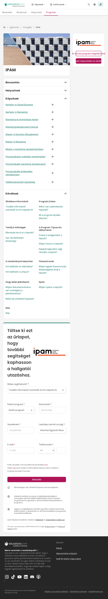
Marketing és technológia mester (22, 119)
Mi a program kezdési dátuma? (49, 217)
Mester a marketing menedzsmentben (24, 149)
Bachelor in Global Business (19, 104)
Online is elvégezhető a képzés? (50, 237)
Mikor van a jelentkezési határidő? (51, 208)
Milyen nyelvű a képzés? (51, 287)
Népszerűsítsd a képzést (66, 553)
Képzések (39, 4)
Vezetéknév (14, 424)
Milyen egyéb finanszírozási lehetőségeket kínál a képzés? (52, 269)
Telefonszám (46, 444)
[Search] (88, 4)
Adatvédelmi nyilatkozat (55, 520)
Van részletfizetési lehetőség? (15, 239)
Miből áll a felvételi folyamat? (20, 298)
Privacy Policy (50, 526)
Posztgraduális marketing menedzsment (26, 164)
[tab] (7, 12)
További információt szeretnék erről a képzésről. (19, 208)
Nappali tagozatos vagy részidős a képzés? (50, 250)
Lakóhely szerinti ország (52, 424)
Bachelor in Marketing (17, 112)
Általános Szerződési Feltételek (56, 591)
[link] (38, 27)
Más (8, 313)
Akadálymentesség (96, 591)
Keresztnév (45, 404)
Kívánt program (16, 404)
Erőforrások (58, 4)
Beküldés (36, 479)
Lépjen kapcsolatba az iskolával (88, 60)
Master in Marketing (16, 141)
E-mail (11, 444)
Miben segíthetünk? (18, 384)
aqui (46, 464)
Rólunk (59, 548)
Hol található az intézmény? (19, 266)
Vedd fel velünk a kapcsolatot (68, 559)
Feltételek (39, 520)
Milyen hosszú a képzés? (51, 243)
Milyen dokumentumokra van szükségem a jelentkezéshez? (18, 290)
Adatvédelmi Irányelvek (78, 591)
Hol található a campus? (17, 271)
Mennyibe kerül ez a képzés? (20, 232)
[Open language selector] (94, 4)
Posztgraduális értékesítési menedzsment (19, 173)
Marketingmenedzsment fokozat (22, 126)
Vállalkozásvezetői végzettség (20, 182)
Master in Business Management (22, 134)
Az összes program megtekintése (88, 53)
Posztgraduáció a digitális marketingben (25, 156)
